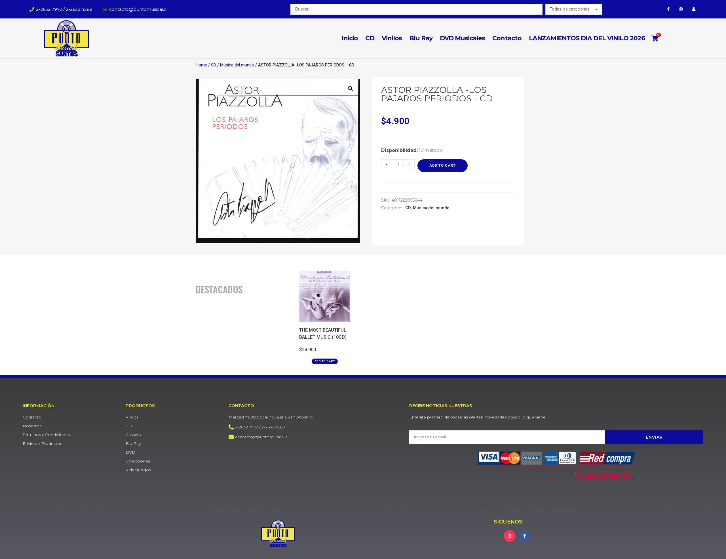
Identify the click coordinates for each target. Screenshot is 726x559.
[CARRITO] (655, 38)
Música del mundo (237, 65)
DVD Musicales (462, 38)
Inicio (350, 38)
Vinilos (392, 38)
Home (201, 65)
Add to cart (442, 165)
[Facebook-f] (668, 9)
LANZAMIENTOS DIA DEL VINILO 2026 (587, 38)
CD (369, 38)
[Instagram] (681, 9)
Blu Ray (420, 38)
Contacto (507, 38)
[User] (693, 9)
